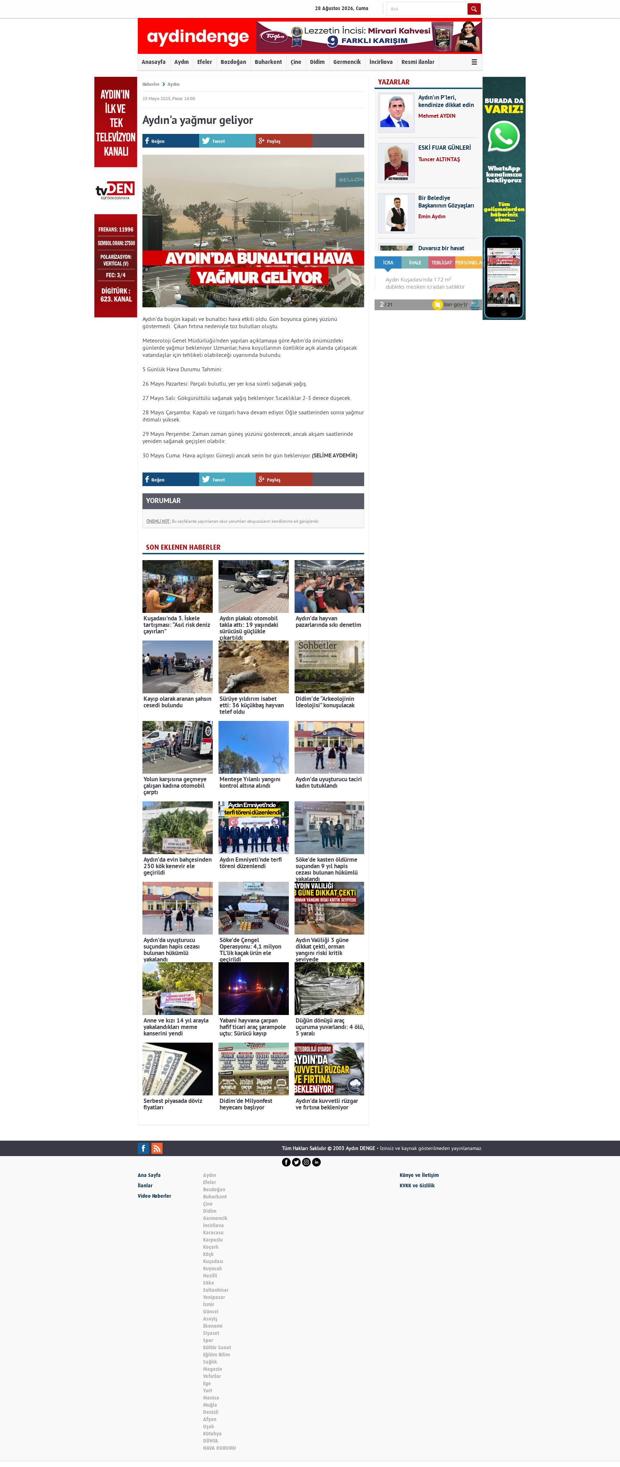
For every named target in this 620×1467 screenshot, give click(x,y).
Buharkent (268, 62)
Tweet (218, 141)
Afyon (209, 1419)
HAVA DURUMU (219, 1448)
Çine (296, 62)
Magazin (212, 1369)
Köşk (208, 1254)
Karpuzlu (213, 1240)
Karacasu (213, 1233)
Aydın (181, 62)
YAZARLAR (394, 82)
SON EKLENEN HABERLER (183, 547)
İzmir (208, 1304)
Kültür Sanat (217, 1348)
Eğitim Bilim (216, 1355)
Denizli (211, 1412)
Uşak (208, 1427)
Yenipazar (214, 1297)
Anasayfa (154, 62)
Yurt (207, 1391)
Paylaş (274, 141)
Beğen (157, 141)
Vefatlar (212, 1376)
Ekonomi (212, 1326)
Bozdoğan (233, 62)
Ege (207, 1383)
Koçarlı (211, 1247)
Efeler (204, 62)
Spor (208, 1340)
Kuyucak (212, 1269)
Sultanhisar (216, 1290)
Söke (208, 1283)
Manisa (211, 1398)
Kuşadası (213, 1261)
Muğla (210, 1405)
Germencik (347, 62)
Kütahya (212, 1434)
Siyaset (211, 1333)
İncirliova (381, 62)
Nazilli (210, 1276)
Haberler (151, 84)
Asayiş (210, 1319)
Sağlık (210, 1362)
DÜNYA (210, 1441)
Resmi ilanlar (418, 62)
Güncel (211, 1312)
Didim (317, 62)
